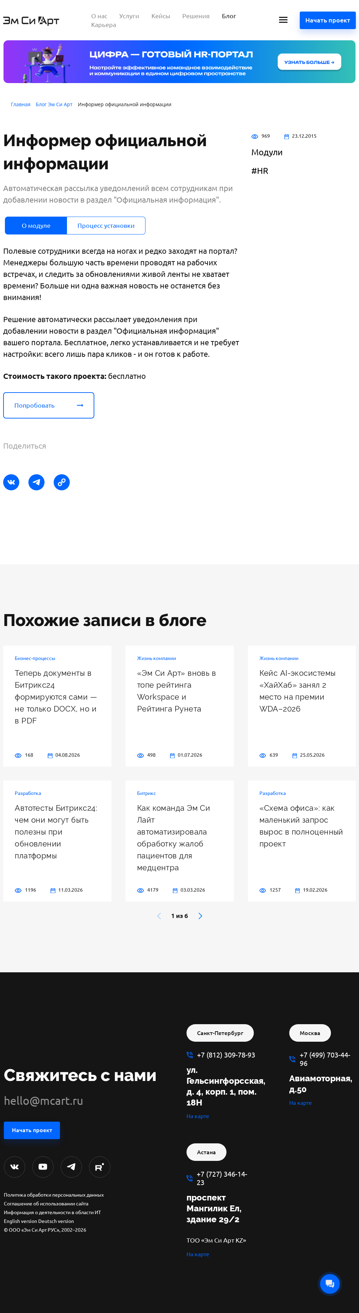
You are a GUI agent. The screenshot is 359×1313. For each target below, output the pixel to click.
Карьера (103, 24)
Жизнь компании (156, 658)
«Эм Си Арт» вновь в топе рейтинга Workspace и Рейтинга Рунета (176, 690)
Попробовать (34, 405)
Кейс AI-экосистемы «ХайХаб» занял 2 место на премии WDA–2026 (297, 690)
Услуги (129, 15)
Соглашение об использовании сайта (46, 1203)
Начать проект (327, 19)
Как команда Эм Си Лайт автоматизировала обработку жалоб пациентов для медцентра (173, 837)
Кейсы (160, 15)
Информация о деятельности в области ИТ (52, 1212)
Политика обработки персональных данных (54, 1195)
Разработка (28, 793)
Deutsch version (56, 1221)
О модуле (36, 225)
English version (20, 1221)
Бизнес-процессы (35, 658)
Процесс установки (106, 225)
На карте (198, 1116)
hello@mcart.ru (43, 1100)
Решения (196, 15)
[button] (200, 916)
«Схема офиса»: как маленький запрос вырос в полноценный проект (301, 825)
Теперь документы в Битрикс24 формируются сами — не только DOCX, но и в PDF (56, 696)
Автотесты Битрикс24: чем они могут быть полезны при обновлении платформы (56, 831)
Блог (229, 15)
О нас (99, 15)
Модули (267, 152)
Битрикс (146, 793)
